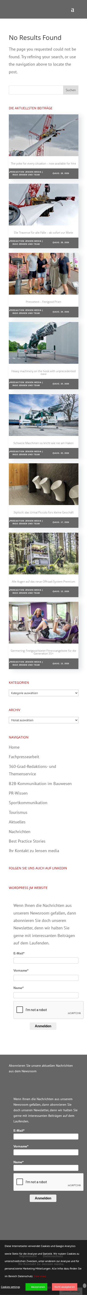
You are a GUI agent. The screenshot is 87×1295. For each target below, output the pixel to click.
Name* (18, 988)
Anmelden (43, 1026)
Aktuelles (17, 822)
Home (14, 747)
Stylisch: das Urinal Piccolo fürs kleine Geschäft (44, 512)
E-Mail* (18, 953)
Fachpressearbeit (24, 756)
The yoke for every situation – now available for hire (43, 163)
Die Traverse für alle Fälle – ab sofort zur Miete (43, 233)
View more (40, 1276)
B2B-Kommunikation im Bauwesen (40, 783)
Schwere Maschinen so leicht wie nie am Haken (43, 443)
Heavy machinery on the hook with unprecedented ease (43, 372)
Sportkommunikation (28, 802)
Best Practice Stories (27, 841)
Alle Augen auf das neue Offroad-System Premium (43, 581)
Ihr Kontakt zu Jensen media (34, 850)
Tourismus (18, 812)
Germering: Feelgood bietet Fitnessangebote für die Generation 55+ (43, 652)
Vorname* (20, 970)
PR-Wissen (18, 793)
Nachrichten (19, 831)
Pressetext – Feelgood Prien (43, 302)
